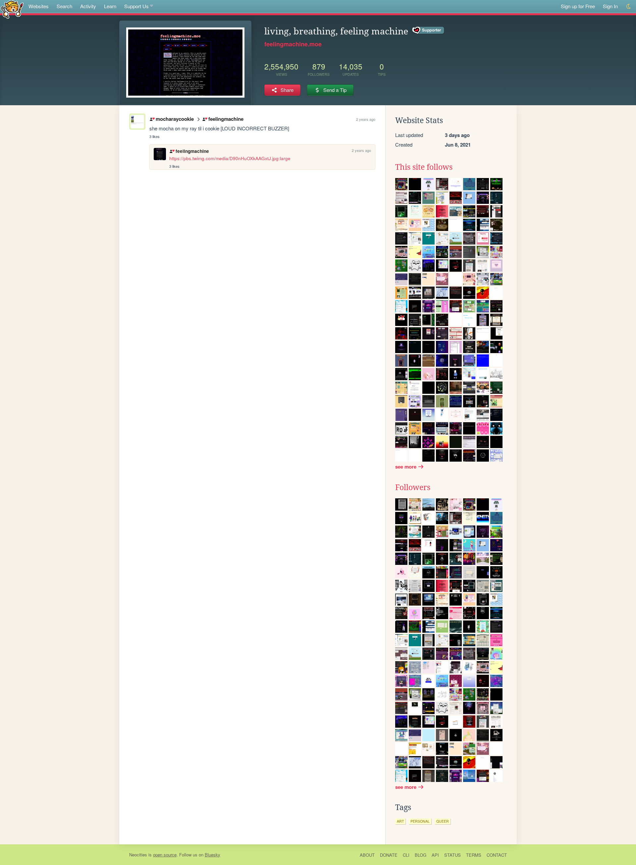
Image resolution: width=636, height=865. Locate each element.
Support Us (136, 6)
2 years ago (365, 119)
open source (165, 854)
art (400, 821)
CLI (406, 855)
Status (452, 855)
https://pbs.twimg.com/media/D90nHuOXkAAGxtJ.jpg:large (230, 158)
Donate (389, 855)
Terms (473, 855)
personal (420, 821)
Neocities (138, 854)
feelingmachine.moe (293, 44)
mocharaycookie (174, 118)
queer (442, 821)
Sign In (610, 6)
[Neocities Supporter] (428, 30)
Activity (88, 6)
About (367, 855)
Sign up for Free (578, 6)
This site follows (423, 167)
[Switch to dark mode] (629, 6)
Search (64, 6)
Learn (110, 6)
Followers (412, 487)
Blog (420, 855)
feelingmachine (225, 118)
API (435, 855)
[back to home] (12, 9)
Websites (38, 6)
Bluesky (212, 854)
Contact (497, 855)
